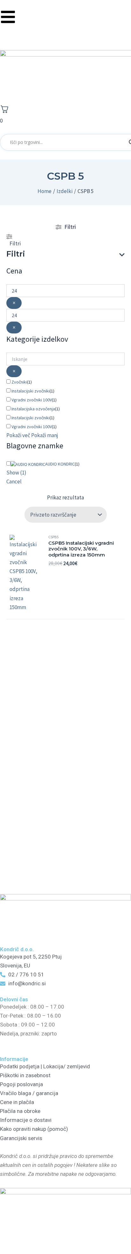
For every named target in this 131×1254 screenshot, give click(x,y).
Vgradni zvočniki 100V (31, 400)
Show (16, 472)
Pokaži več (18, 435)
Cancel (14, 481)
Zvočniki (19, 382)
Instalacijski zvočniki (30, 391)
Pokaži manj (44, 435)
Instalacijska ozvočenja (33, 409)
